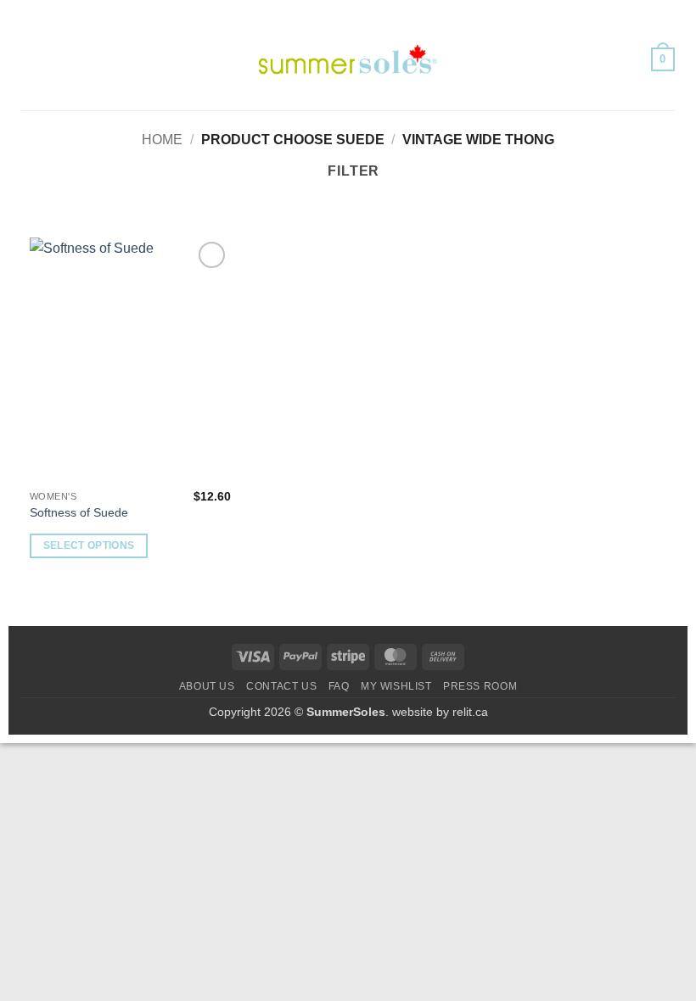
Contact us (281, 686)
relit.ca (470, 712)
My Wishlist (396, 686)
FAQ (339, 686)
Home (162, 139)
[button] (31, 59)
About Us (207, 686)
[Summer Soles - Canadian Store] (348, 59)
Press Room (480, 686)
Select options (89, 545)
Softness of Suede (79, 512)
